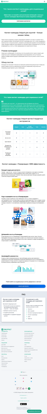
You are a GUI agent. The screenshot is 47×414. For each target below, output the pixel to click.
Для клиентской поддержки (7, 346)
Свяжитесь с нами (28, 357)
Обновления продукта (6, 361)
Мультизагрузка (28, 338)
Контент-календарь (28, 335)
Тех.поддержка (27, 346)
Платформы (4, 366)
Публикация (4, 333)
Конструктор (4, 338)
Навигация (3, 364)
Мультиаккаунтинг (28, 336)
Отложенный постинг (29, 333)
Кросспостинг (27, 340)
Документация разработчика (31, 349)
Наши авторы (4, 363)
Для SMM (3, 344)
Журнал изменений (28, 348)
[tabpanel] (23, 106)
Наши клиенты (27, 359)
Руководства (4, 357)
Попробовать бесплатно (23, 21)
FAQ (25, 344)
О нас (25, 356)
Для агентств (4, 348)
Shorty (2, 340)
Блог (2, 356)
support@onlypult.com (23, 400)
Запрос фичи (27, 351)
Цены (25, 361)
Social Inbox (4, 336)
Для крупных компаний (6, 351)
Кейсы (2, 359)
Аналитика (3, 335)
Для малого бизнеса (6, 349)
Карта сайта (23, 398)
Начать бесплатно (23, 286)
